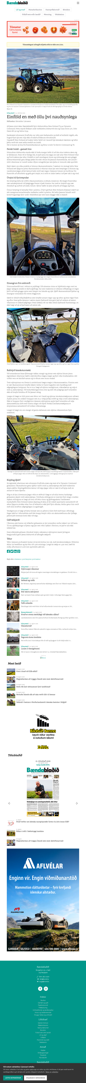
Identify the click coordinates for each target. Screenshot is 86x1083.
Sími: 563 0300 (44, 977)
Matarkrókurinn (35, 10)
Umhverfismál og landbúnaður (43, 1010)
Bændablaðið (43, 1062)
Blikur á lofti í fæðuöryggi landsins (30, 831)
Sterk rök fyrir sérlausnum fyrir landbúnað (33, 687)
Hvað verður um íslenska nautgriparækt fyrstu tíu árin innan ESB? (42, 822)
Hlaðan (43, 1050)
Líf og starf (20, 10)
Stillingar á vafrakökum (35, 1078)
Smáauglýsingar (43, 1053)
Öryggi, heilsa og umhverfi (43, 1015)
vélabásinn (17, 559)
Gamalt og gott (43, 1003)
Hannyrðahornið (52, 10)
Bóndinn (66, 10)
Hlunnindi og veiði (43, 1040)
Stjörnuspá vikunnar (30, 569)
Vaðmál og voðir (28, 580)
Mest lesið (14, 663)
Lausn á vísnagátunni (30, 648)
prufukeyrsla (26, 559)
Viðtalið (43, 1037)
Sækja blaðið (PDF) (43, 765)
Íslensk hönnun (43, 1023)
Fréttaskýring (43, 1008)
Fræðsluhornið (43, 1005)
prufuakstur (36, 559)
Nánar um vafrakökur (52, 1072)
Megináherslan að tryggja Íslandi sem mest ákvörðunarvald (39, 679)
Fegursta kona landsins (31, 637)
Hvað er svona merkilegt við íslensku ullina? (40, 614)
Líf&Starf (42, 1019)
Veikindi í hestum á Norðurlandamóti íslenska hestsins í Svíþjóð (41, 702)
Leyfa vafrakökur (13, 1078)
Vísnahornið (26, 626)
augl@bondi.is (44, 981)
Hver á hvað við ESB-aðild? (26, 671)
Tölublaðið (15, 755)
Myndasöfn (43, 1057)
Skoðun (43, 1000)
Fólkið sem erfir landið (31, 14)
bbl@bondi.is (44, 979)
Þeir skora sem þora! (30, 591)
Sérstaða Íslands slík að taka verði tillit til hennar (35, 694)
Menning (47, 14)
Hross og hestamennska (43, 1012)
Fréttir (43, 997)
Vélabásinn (59, 14)
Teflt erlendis (26, 603)
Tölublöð (43, 1055)
